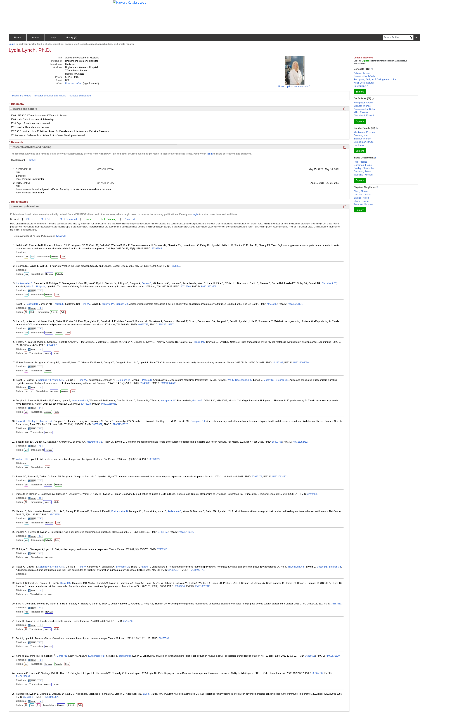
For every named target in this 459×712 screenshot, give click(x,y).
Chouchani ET (329, 283)
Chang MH (32, 304)
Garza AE (197, 400)
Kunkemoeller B (24, 283)
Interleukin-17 (361, 86)
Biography (17, 103)
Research (17, 142)
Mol (32, 257)
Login (12, 44)
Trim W (82, 566)
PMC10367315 (202, 586)
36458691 (310, 655)
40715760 (186, 286)
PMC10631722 (280, 476)
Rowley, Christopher (364, 168)
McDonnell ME (94, 441)
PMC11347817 (120, 424)
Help (53, 37)
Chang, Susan (361, 201)
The (38, 705)
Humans (49, 274)
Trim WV (85, 304)
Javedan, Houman (363, 204)
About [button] (35, 37)
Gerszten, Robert (363, 171)
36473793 (164, 638)
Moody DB (269, 380)
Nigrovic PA (108, 304)
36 (40, 519)
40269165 (278, 362)
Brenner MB (122, 304)
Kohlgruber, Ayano (363, 102)
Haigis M (40, 286)
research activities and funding (50, 95)
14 (40, 408)
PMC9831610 (333, 655)
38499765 (277, 441)
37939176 (257, 476)
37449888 (312, 494)
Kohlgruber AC (168, 400)
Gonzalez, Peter (362, 194)
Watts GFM (58, 380)
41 (40, 446)
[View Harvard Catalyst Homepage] (129, 2)
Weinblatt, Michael (363, 174)
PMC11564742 (168, 383)
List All (32, 160)
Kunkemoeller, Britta (364, 109)
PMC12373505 (208, 286)
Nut (26, 432)
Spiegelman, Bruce (363, 142)
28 (40, 498)
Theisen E (58, 304)
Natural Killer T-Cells (364, 76)
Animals (54, 257)
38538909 (155, 459)
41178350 (175, 266)
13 (40, 428)
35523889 (28, 697)
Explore (360, 91)
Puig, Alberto (360, 161)
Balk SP (147, 693)
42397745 (157, 248)
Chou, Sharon (361, 191)
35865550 (318, 673)
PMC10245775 (196, 570)
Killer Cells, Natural (364, 82)
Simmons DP (124, 380)
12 (40, 608)
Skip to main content (15, 4)
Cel (26, 257)
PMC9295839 (23, 676)
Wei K (231, 380)
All (26, 312)
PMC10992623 (51, 697)
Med (32, 312)
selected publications (80, 95)
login (210, 153)
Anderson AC (174, 511)
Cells (63, 257)
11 (40, 481)
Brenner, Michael (362, 106)
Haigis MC (199, 342)
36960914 (180, 586)
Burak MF (21, 421)
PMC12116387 (166, 324)
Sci (26, 371)
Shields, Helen (361, 197)
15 (40, 553)
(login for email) (90, 83)
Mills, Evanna (361, 112)
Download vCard (73, 83)
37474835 (54, 514)
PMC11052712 (299, 441)
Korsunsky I (44, 380)
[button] (415, 37)
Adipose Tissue (362, 73)
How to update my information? (294, 86)
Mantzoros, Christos (364, 132)
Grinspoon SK (198, 421)
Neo (26, 274)
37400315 (162, 549)
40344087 (52, 345)
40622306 (272, 304)
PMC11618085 (108, 403)
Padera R (147, 380)
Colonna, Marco (362, 135)
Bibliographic (19, 201)
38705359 (97, 424)
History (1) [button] (71, 37)
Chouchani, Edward (364, 115)
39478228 (86, 403)
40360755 (143, 324)
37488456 (163, 532)
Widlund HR (22, 459)
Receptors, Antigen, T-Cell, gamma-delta (375, 79)
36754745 (128, 621)
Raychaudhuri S (243, 380)
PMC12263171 (295, 304)
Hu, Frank (359, 145)
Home (17, 37)
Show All (61, 236)
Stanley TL (33, 421)
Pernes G (146, 283)
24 (40, 536)
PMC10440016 (186, 532)
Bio (26, 391)
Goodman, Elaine (363, 165)
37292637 (173, 570)
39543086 (145, 383)
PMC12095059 (301, 362)
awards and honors (21, 95)
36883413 (336, 603)
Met (26, 295)
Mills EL (30, 286)
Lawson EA (46, 421)
